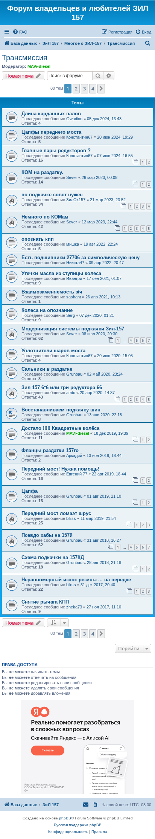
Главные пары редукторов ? (56, 150)
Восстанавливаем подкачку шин (60, 410)
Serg (70, 315)
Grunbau (74, 374)
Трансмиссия (24, 57)
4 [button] (92, 88)
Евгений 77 (76, 474)
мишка (72, 244)
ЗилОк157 (75, 199)
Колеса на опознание (47, 310)
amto (70, 392)
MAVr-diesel (38, 66)
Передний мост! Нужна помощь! (60, 469)
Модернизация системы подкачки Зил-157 (72, 329)
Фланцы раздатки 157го (50, 450)
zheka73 (74, 607)
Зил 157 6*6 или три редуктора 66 (61, 387)
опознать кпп (37, 239)
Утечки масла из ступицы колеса (61, 273)
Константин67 (79, 137)
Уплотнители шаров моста (53, 350)
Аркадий (74, 455)
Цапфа (29, 491)
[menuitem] (19, 32)
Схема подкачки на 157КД (52, 557)
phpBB (65, 818)
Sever (71, 177)
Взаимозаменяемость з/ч (51, 292)
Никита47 (75, 262)
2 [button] (76, 88)
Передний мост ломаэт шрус (56, 513)
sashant (73, 297)
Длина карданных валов (51, 113)
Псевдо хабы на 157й (47, 535)
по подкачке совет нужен (52, 194)
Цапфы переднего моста (51, 132)
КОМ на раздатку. (42, 172)
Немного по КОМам (44, 217)
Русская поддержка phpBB (78, 825)
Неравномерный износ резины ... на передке (76, 579)
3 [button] (84, 88)
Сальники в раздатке (46, 369)
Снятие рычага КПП (45, 602)
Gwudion (74, 118)
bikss (71, 518)
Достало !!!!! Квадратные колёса (60, 428)
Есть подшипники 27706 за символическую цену (80, 257)
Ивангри (74, 278)
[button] (101, 88)
